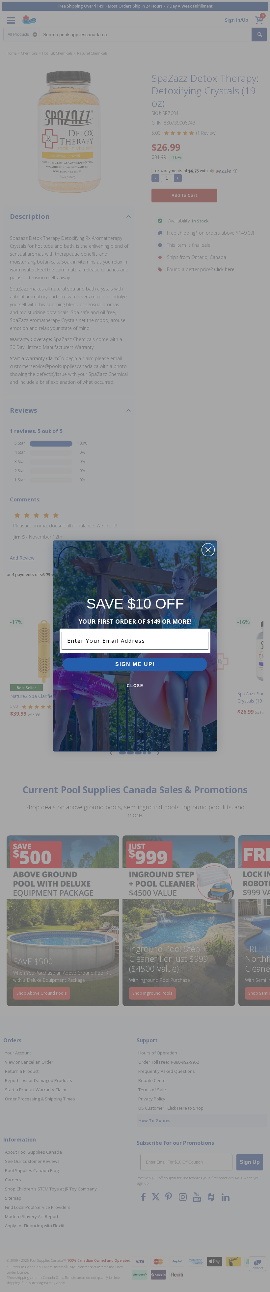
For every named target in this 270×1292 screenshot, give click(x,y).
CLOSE (135, 685)
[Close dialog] (208, 550)
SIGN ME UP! (135, 664)
